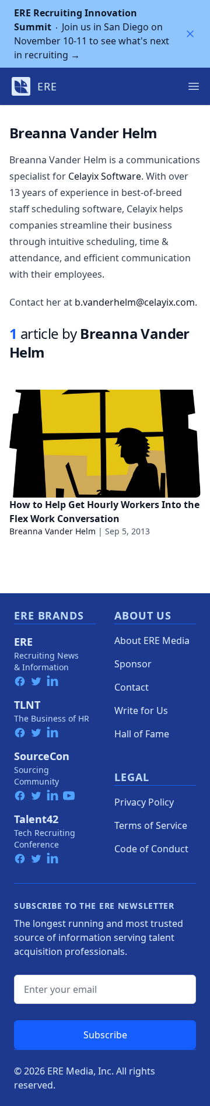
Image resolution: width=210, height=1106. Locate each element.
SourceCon (41, 756)
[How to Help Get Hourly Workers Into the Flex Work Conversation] (105, 444)
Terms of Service (150, 825)
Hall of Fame (141, 733)
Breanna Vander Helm (52, 531)
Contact (131, 687)
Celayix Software (104, 176)
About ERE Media (152, 640)
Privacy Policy (144, 802)
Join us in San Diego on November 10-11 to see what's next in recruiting (91, 33)
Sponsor (133, 663)
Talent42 (36, 819)
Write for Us (141, 710)
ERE (23, 642)
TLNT (27, 705)
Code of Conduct (151, 848)
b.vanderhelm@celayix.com (135, 302)
